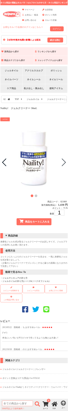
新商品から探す (11, 51)
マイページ (29, 10)
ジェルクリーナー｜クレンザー (31, 369)
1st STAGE (35, 378)
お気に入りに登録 (56, 290)
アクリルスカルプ (34, 70)
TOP (17, 99)
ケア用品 (11, 88)
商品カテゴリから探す (14, 60)
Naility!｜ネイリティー (26, 387)
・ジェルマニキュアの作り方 (14, 278)
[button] (32, 195)
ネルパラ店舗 (50, 20)
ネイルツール (56, 79)
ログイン (57, 29)
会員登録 (49, 10)
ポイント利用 (50, 15)
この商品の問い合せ (11, 300)
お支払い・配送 (31, 15)
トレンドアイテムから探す (50, 60)
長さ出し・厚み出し (34, 88)
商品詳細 (13, 235)
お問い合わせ (30, 20)
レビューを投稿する (11, 290)
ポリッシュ (56, 70)
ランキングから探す (46, 51)
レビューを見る (33, 290)
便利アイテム (56, 88)
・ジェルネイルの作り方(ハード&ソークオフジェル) (24, 281)
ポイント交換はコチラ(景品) (15, 378)
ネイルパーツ (11, 79)
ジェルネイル (11, 70)
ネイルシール (34, 79)
